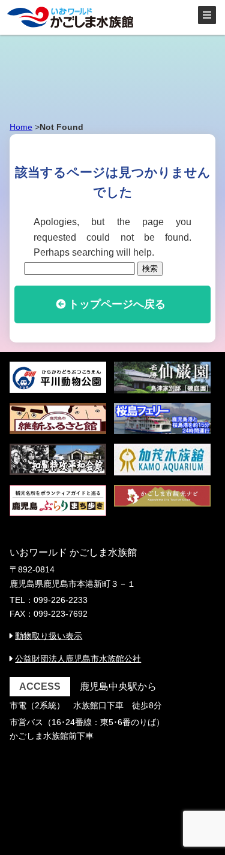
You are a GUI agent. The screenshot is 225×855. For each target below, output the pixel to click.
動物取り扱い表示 (48, 636)
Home (21, 127)
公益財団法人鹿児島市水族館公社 (78, 658)
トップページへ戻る (117, 304)
